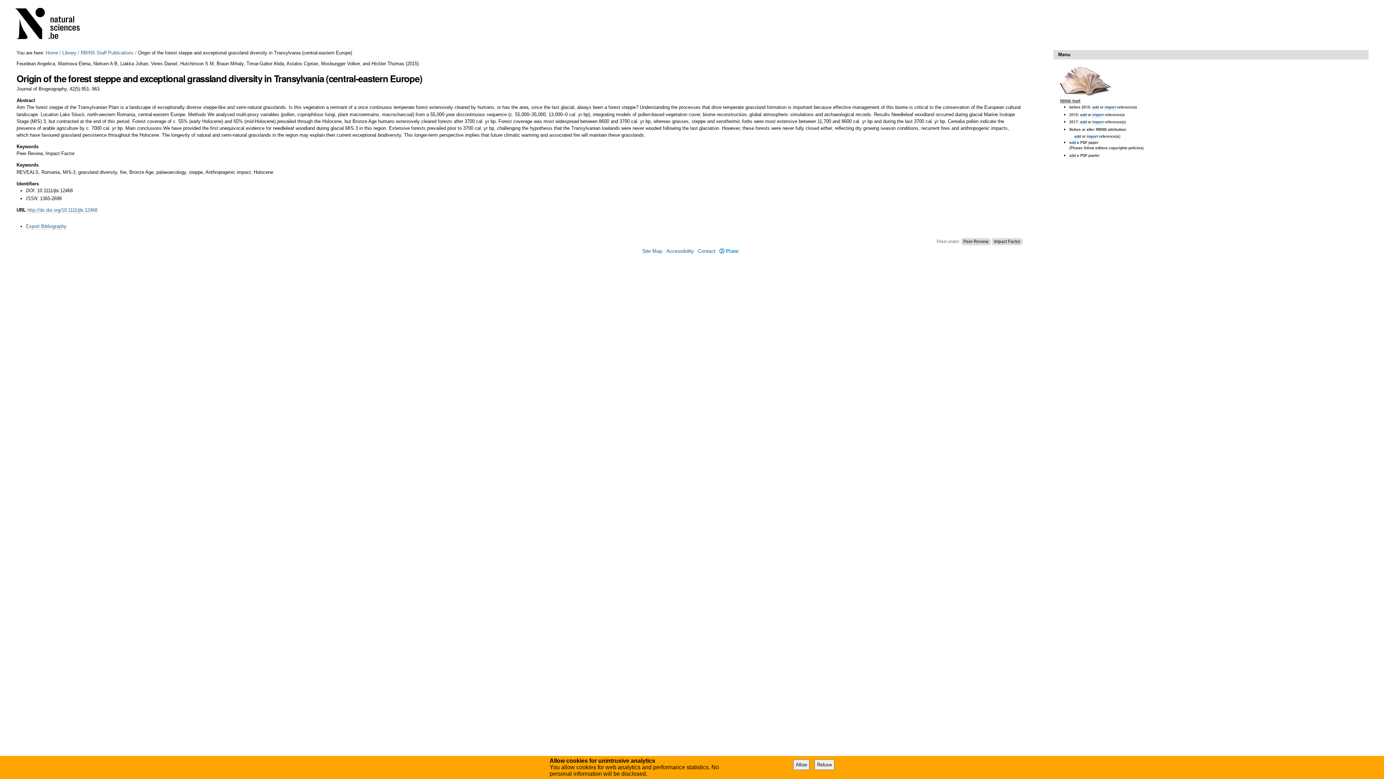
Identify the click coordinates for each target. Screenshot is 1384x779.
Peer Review (976, 241)
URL (21, 210)
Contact (706, 251)
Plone (729, 251)
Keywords (28, 146)
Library (69, 53)
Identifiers (28, 183)
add (1095, 107)
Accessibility (680, 251)
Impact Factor (1007, 241)
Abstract (26, 100)
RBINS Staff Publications (107, 53)
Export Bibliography (46, 226)
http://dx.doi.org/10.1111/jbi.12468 (62, 210)
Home (52, 53)
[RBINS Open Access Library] (52, 25)
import (1110, 107)
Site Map (652, 251)
